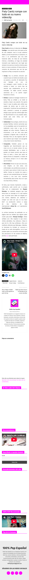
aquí (7, 235)
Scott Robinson (21, 283)
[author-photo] (14, 307)
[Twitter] (21, 330)
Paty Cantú (5, 283)
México (10, 8)
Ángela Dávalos (12, 281)
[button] (2, 2)
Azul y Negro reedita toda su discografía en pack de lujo (8, 291)
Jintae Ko (20, 281)
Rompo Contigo (12, 283)
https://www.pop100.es (14, 311)
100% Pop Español (8, 20)
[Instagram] (11, 330)
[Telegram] (18, 330)
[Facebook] (7, 330)
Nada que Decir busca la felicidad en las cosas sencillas (21, 291)
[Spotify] (14, 330)
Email (3, 455)
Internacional (4, 8)
